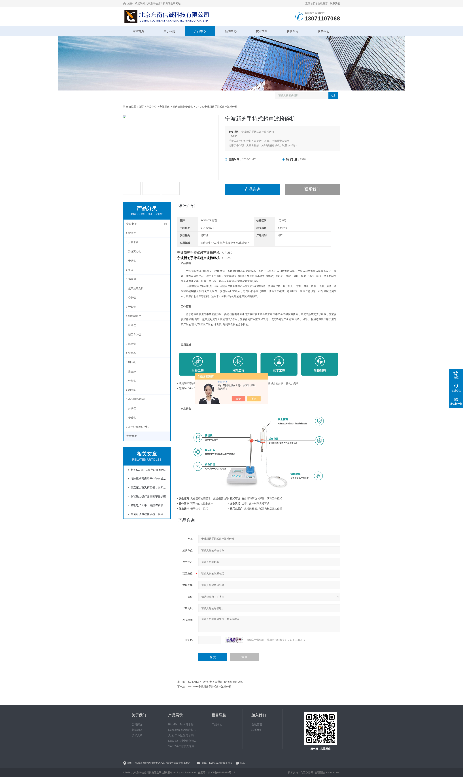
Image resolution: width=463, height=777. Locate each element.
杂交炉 (132, 371)
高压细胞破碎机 (137, 399)
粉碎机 (132, 417)
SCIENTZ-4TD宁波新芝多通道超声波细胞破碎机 (215, 681)
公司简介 (137, 724)
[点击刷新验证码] (234, 640)
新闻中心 (231, 31)
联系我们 (335, 3)
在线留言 (323, 3)
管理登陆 (320, 772)
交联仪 (132, 297)
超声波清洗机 (135, 288)
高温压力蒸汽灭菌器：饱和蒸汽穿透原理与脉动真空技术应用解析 (149, 487)
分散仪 (132, 408)
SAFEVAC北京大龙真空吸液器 (182, 746)
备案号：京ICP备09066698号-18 (216, 772)
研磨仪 (132, 325)
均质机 (132, 389)
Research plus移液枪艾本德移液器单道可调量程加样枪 (182, 729)
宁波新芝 (165, 106)
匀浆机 (132, 380)
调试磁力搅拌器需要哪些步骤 (148, 496)
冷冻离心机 (134, 251)
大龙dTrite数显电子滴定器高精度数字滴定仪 (182, 735)
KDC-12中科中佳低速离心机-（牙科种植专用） (182, 740)
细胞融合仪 (134, 316)
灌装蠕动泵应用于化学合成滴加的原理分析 (149, 478)
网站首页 (138, 31)
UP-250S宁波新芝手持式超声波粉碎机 (209, 686)
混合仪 (132, 343)
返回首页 (310, 3)
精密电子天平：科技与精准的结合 (149, 505)
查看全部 (131, 435)
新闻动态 (137, 729)
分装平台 (133, 242)
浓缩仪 (132, 232)
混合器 (132, 352)
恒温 (130, 269)
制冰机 (132, 362)
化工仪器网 (307, 772)
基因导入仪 (134, 334)
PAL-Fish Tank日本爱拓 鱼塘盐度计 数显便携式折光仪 (182, 724)
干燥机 (132, 260)
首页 (141, 106)
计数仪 (132, 306)
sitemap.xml (333, 772)
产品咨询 (253, 189)
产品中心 (200, 31)
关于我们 (169, 31)
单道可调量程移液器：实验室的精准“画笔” (149, 514)
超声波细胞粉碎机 (183, 106)
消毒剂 (132, 279)
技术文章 (261, 31)
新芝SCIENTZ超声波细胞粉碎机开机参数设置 (149, 469)
